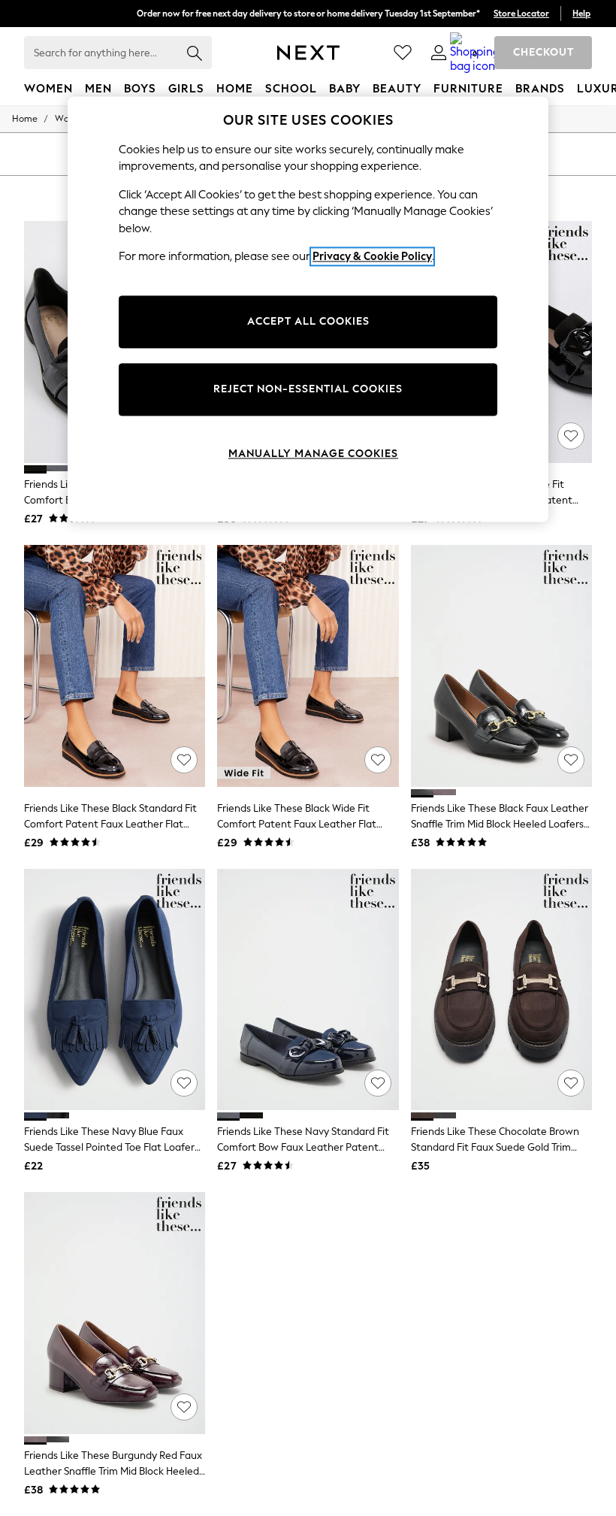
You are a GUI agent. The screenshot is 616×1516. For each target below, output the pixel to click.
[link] (438, 52)
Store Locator (521, 13)
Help (581, 13)
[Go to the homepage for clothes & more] (308, 52)
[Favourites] (402, 52)
